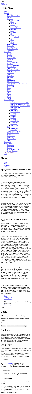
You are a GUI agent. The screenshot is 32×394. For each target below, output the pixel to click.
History (12, 31)
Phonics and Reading (16, 20)
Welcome (9, 14)
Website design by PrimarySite (12, 305)
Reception (9, 89)
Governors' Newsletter (13, 62)
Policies (9, 79)
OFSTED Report (11, 71)
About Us (6, 13)
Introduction (10, 145)
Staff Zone (10, 137)
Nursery (9, 88)
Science (13, 25)
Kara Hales (13, 113)
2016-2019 (16, 37)
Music (12, 40)
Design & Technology (16, 28)
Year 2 (9, 92)
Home (5, 11)
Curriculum (10, 19)
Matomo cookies (9, 363)
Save (15, 392)
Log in (2, 3)
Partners (9, 134)
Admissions (10, 53)
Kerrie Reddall (14, 119)
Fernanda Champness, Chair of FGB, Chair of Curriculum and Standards (20, 103)
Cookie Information (9, 297)
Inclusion (9, 55)
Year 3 (9, 94)
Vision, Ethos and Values (13, 16)
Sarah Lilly (13, 115)
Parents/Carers (7, 52)
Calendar (9, 74)
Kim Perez (13, 118)
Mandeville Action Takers (14, 131)
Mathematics (14, 23)
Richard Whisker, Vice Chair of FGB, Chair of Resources (20, 106)
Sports (12, 35)
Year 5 (9, 97)
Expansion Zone (11, 139)
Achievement (10, 73)
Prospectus (10, 77)
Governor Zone (11, 136)
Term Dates (10, 64)
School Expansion (8, 143)
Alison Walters (14, 122)
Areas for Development (13, 149)
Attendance (10, 56)
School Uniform (11, 67)
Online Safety (10, 76)
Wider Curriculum (12, 44)
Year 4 (9, 95)
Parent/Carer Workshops (13, 70)
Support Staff (14, 130)
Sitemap (6, 296)
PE (11, 34)
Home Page (4, 4)
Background (10, 146)
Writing (12, 22)
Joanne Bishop (14, 109)
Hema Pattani (14, 116)
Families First (10, 86)
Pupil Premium (11, 80)
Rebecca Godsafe (15, 112)
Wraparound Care (11, 58)
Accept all (9, 326)
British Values (10, 46)
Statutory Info (7, 142)
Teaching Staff (14, 128)
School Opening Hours (13, 65)
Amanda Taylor (15, 121)
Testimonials (10, 50)
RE (11, 38)
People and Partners (9, 100)
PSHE (12, 43)
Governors (10, 101)
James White (14, 124)
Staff (8, 127)
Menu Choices (11, 68)
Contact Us (7, 140)
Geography (13, 32)
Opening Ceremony (12, 151)
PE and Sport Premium (13, 82)
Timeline (9, 148)
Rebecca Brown (15, 110)
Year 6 (9, 98)
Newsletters (10, 59)
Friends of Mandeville (13, 133)
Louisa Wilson (14, 125)
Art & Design (14, 26)
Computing (13, 29)
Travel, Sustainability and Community (17, 83)
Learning (9, 17)
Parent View (10, 85)
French (12, 41)
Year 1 (9, 91)
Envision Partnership (12, 49)
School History (11, 47)
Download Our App (9, 152)
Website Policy (8, 299)
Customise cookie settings (20, 326)
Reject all (3, 326)
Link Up (9, 61)
